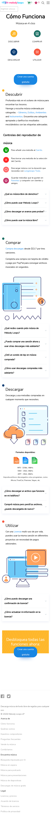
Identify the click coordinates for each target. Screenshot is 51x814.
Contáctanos (6, 749)
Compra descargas (15, 248)
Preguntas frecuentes (11, 739)
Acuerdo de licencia (10, 801)
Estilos (31, 112)
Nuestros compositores (11, 734)
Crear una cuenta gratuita (25, 79)
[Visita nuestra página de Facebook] (2, 696)
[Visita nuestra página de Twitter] (8, 696)
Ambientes (40, 112)
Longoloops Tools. (32, 171)
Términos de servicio (10, 806)
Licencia (17, 531)
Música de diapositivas (11, 780)
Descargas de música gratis (13, 785)
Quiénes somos (8, 728)
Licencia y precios (9, 796)
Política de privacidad (10, 811)
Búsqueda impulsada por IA (13, 759)
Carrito (39, 150)
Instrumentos (16, 116)
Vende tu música (8, 744)
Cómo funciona (8, 723)
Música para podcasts (11, 770)
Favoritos (15, 180)
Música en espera (9, 765)
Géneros (22, 112)
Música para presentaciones (13, 775)
